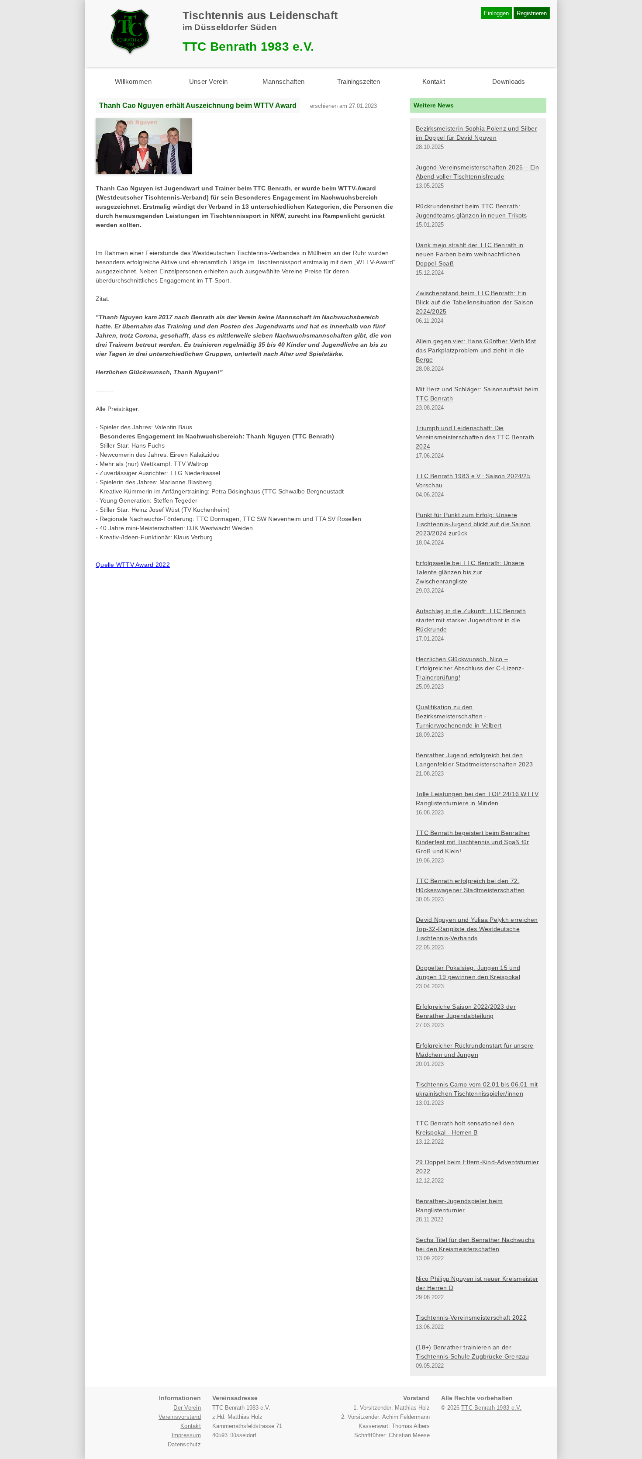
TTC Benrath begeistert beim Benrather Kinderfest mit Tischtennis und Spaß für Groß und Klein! (473, 842)
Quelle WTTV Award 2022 (133, 564)
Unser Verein (208, 81)
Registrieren (532, 13)
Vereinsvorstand (180, 1417)
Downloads (508, 81)
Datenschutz (184, 1444)
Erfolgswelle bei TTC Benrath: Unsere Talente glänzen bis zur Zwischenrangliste (470, 572)
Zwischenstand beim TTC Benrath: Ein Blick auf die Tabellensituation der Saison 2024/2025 (474, 302)
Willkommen (133, 81)
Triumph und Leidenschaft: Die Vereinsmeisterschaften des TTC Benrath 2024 (475, 437)
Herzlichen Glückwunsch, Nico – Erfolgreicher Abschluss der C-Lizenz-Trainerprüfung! (470, 668)
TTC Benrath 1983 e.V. (491, 1407)
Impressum (186, 1435)
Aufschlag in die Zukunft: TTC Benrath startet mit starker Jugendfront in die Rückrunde (471, 620)
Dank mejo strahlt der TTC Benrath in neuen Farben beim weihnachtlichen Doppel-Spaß (470, 254)
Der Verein (187, 1407)
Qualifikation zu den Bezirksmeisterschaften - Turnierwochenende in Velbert (458, 716)
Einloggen (496, 13)
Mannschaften (283, 81)
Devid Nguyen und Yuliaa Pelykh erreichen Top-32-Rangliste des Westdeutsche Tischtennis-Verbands (477, 929)
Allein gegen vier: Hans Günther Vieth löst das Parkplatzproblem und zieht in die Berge (476, 350)
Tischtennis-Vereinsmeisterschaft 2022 (471, 1317)
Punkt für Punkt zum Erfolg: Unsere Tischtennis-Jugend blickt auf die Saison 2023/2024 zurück (473, 524)
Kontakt (433, 81)
